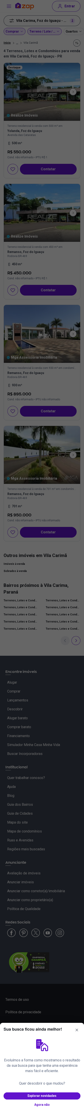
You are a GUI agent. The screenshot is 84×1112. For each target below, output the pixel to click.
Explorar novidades (42, 1096)
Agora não (42, 1104)
